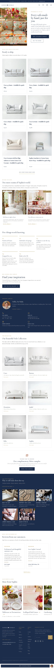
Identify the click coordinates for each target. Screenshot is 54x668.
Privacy (20, 651)
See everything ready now (27, 172)
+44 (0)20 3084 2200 (6, 644)
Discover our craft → (8, 486)
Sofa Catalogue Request (40, 36)
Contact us (42, 1)
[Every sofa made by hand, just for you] (13, 27)
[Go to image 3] (13, 43)
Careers (29, 636)
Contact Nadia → (16, 309)
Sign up (50, 637)
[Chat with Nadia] (51, 666)
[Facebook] (35, 641)
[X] (43, 641)
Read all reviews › (27, 572)
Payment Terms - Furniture (20, 646)
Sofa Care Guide (29, 646)
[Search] (39, 5)
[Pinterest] (40, 641)
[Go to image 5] (16, 43)
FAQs (20, 632)
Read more (6, 562)
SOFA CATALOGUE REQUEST (25, 666)
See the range (37, 40)
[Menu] (51, 5)
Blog (29, 650)
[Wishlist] (43, 5)
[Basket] (47, 5)
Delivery (20, 634)
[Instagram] (38, 641)
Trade (29, 653)
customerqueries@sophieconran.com (8, 642)
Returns (20, 637)
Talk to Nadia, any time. (6, 639)
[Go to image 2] (12, 43)
